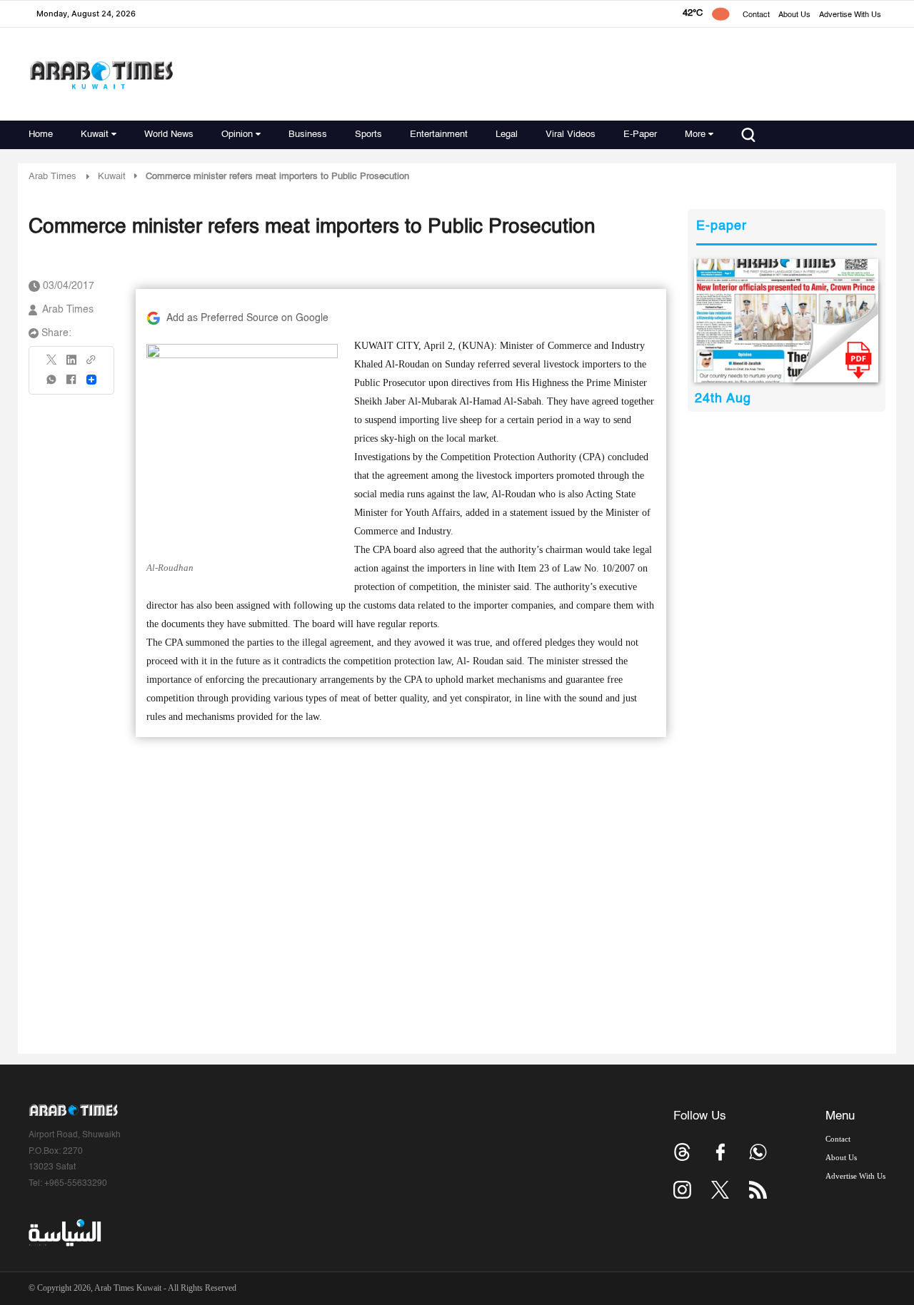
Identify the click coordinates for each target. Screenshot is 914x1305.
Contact (756, 15)
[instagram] (682, 1190)
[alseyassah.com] (64, 1233)
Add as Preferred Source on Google (247, 318)
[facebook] (71, 384)
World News (169, 134)
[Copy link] (91, 364)
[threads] (682, 1152)
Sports (368, 134)
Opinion (237, 134)
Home (41, 134)
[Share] (91, 380)
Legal (507, 134)
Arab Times (52, 176)
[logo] (101, 74)
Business (307, 134)
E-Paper (640, 134)
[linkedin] (71, 365)
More (695, 134)
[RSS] (758, 1190)
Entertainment (439, 134)
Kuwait (95, 134)
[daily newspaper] (786, 320)
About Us (794, 15)
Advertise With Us (850, 15)
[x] (720, 1190)
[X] (52, 364)
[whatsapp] (52, 384)
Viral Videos (571, 134)
